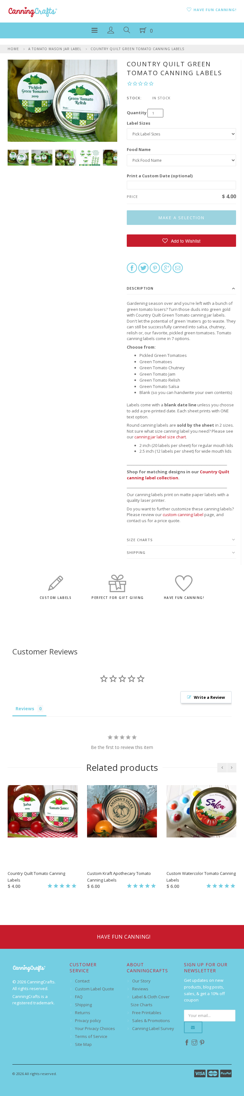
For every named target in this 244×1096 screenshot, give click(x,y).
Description (140, 288)
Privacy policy (88, 1020)
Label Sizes (138, 123)
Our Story (141, 981)
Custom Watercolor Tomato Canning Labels (201, 876)
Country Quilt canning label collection (178, 475)
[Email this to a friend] (178, 267)
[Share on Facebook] (132, 267)
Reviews (140, 989)
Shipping (136, 552)
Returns (82, 1012)
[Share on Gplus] (166, 267)
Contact (82, 981)
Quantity (136, 112)
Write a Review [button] (209, 697)
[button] (181, 240)
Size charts (140, 539)
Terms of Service (91, 1036)
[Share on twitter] (143, 267)
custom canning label (183, 514)
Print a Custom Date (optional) (160, 176)
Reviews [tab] (25, 709)
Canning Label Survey (153, 1028)
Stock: (134, 97)
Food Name (139, 149)
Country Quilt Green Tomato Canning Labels (137, 49)
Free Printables (146, 1012)
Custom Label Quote (94, 989)
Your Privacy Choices (95, 1028)
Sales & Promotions (151, 1020)
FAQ (79, 997)
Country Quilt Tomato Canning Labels (36, 876)
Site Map (83, 1044)
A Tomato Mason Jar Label (54, 49)
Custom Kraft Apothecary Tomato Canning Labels (119, 876)
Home (13, 49)
